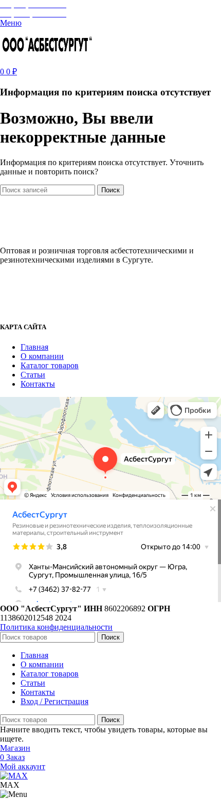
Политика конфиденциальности (56, 627)
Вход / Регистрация (54, 701)
